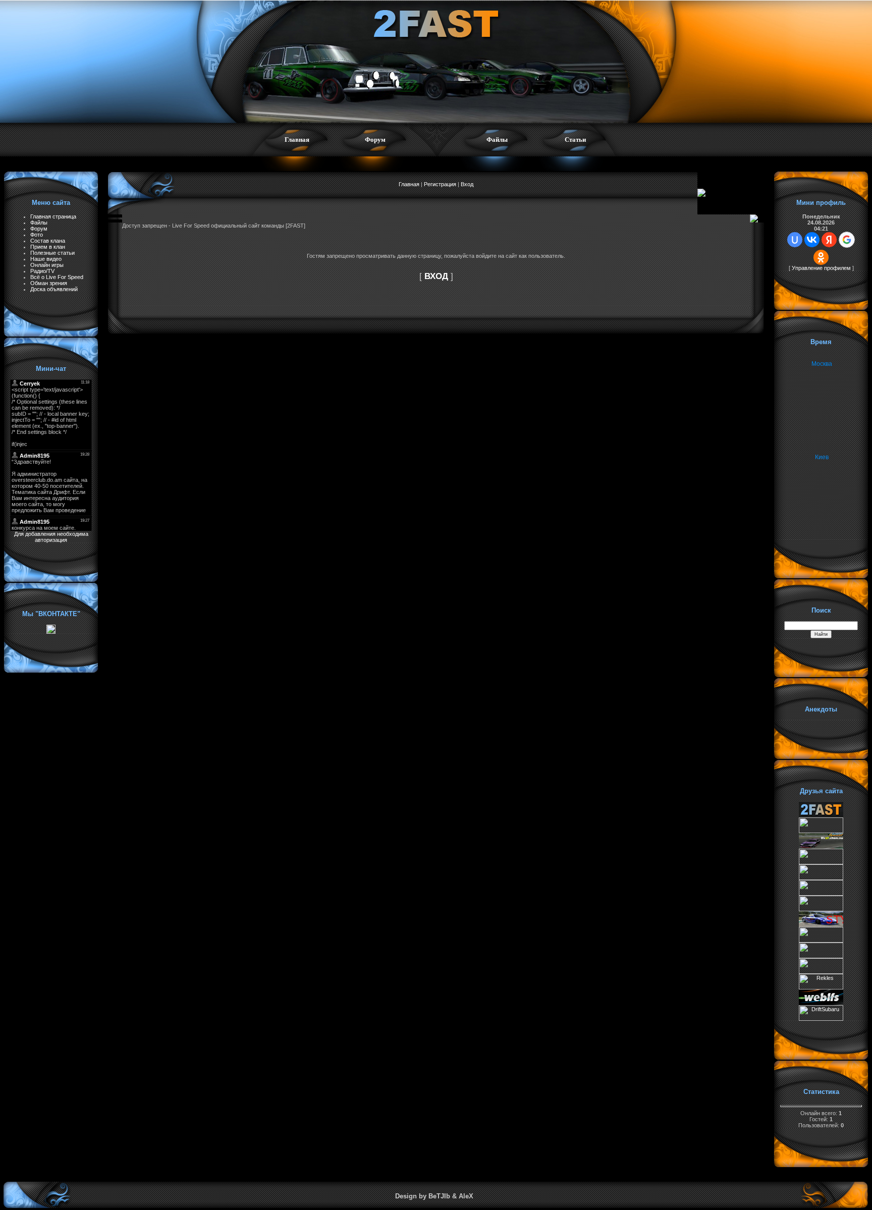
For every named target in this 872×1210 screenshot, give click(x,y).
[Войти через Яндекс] (829, 239)
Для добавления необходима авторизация (51, 537)
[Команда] (821, 862)
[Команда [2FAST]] (821, 815)
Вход (467, 184)
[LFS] (821, 1003)
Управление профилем (821, 268)
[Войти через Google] (847, 240)
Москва (821, 363)
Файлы (497, 139)
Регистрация (440, 184)
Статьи (575, 139)
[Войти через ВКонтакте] (812, 239)
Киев (822, 457)
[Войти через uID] (794, 239)
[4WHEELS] (821, 956)
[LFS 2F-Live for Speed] (821, 847)
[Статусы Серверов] (821, 972)
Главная (297, 139)
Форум (375, 139)
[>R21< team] (821, 894)
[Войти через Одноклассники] (821, 257)
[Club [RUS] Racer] (821, 909)
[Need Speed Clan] (821, 878)
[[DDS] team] (821, 925)
